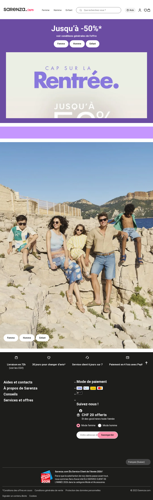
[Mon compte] (141, 10)
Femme (46, 10)
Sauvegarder (107, 435)
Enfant (69, 10)
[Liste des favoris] (145, 10)
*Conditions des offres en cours (17, 490)
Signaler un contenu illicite (14, 496)
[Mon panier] (150, 10)
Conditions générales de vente (49, 490)
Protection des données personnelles (83, 490)
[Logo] (20, 9)
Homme (58, 10)
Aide (132, 10)
